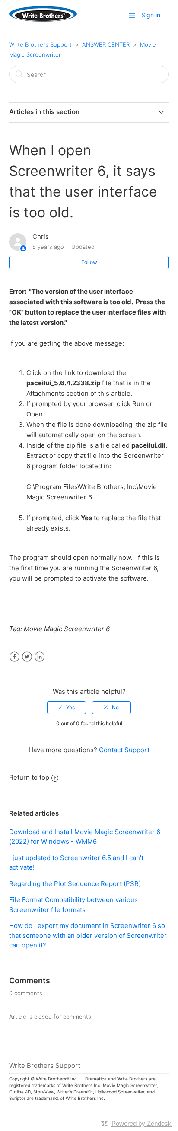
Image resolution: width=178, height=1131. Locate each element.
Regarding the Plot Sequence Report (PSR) (75, 884)
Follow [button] (89, 262)
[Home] (43, 19)
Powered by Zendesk (141, 1123)
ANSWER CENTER (106, 44)
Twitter (27, 656)
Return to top (29, 777)
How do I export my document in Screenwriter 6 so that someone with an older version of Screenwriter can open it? (88, 935)
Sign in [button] (150, 15)
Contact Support (124, 750)
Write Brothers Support (40, 44)
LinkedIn (39, 656)
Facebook (14, 656)
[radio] (66, 707)
